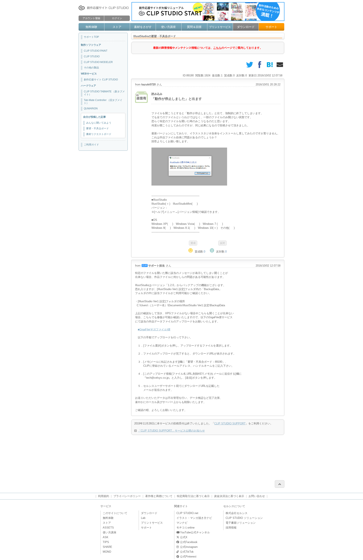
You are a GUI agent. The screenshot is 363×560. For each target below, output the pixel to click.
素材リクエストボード (98, 134)
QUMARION (91, 108)
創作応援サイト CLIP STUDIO (101, 79)
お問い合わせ (257, 496)
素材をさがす (143, 27)
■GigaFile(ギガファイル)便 (154, 329)
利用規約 (103, 496)
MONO (107, 551)
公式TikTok (187, 551)
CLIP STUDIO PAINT (95, 51)
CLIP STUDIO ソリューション (244, 517)
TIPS (106, 542)
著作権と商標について (158, 496)
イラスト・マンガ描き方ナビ (194, 517)
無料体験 (91, 27)
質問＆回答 (194, 27)
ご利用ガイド (91, 144)
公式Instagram (189, 546)
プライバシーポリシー (127, 496)
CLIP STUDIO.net (187, 513)
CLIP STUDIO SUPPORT (230, 423)
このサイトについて (115, 513)
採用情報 (231, 527)
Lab (143, 517)
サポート (271, 27)
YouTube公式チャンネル (195, 532)
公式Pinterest (188, 556)
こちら (217, 47)
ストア (117, 27)
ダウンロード (246, 27)
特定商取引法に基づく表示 (193, 496)
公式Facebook (188, 542)
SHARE (107, 546)
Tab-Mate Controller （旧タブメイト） (103, 101)
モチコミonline (185, 527)
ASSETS (108, 527)
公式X (183, 537)
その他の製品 (91, 67)
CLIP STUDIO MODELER (98, 62)
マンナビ (181, 522)
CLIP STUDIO (92, 56)
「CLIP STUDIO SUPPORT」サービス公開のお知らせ (171, 430)
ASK (105, 537)
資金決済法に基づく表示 (229, 496)
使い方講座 (168, 27)
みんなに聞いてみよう (98, 123)
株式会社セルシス (236, 513)
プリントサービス (220, 27)
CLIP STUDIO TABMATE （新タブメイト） (104, 93)
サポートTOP (91, 37)
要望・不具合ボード (97, 128)
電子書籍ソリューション (241, 522)
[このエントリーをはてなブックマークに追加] (270, 64)
